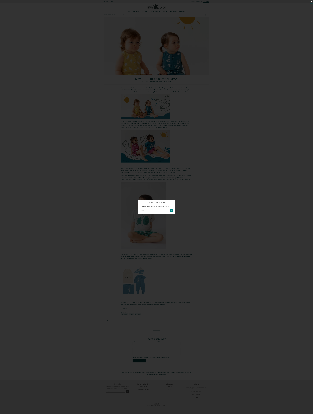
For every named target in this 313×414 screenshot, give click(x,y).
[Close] (311, 1)
